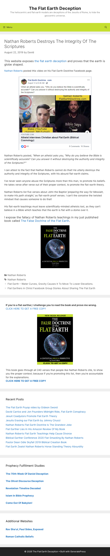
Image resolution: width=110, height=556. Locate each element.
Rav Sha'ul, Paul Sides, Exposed (24, 529)
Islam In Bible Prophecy (20, 495)
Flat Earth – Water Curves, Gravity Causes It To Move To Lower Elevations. (50, 283)
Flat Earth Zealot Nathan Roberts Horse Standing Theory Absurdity (44, 446)
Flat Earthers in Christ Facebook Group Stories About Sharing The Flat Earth (51, 288)
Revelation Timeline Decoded (23, 488)
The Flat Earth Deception (55, 8)
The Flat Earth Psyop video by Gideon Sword (32, 407)
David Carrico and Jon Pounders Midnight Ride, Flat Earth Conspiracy (46, 411)
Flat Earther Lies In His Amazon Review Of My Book (35, 429)
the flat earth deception (51, 61)
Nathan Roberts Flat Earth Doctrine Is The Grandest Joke (39, 424)
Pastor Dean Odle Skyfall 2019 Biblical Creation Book (36, 442)
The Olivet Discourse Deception (25, 481)
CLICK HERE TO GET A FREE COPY (26, 308)
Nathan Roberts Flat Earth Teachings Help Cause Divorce (39, 433)
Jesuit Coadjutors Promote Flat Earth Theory (31, 416)
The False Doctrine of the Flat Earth (45, 220)
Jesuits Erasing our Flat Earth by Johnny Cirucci (33, 420)
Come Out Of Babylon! (19, 502)
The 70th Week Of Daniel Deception (27, 473)
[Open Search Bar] (106, 27)
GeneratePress (78, 551)
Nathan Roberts (13, 70)
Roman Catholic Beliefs (20, 536)
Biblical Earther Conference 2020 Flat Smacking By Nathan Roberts (44, 437)
